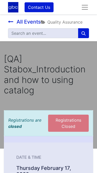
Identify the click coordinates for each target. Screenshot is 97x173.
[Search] (83, 33)
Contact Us (39, 7)
